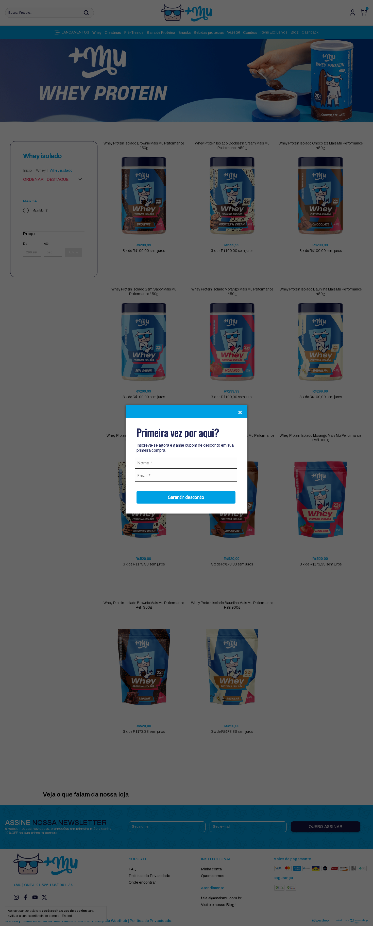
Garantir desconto (186, 496)
